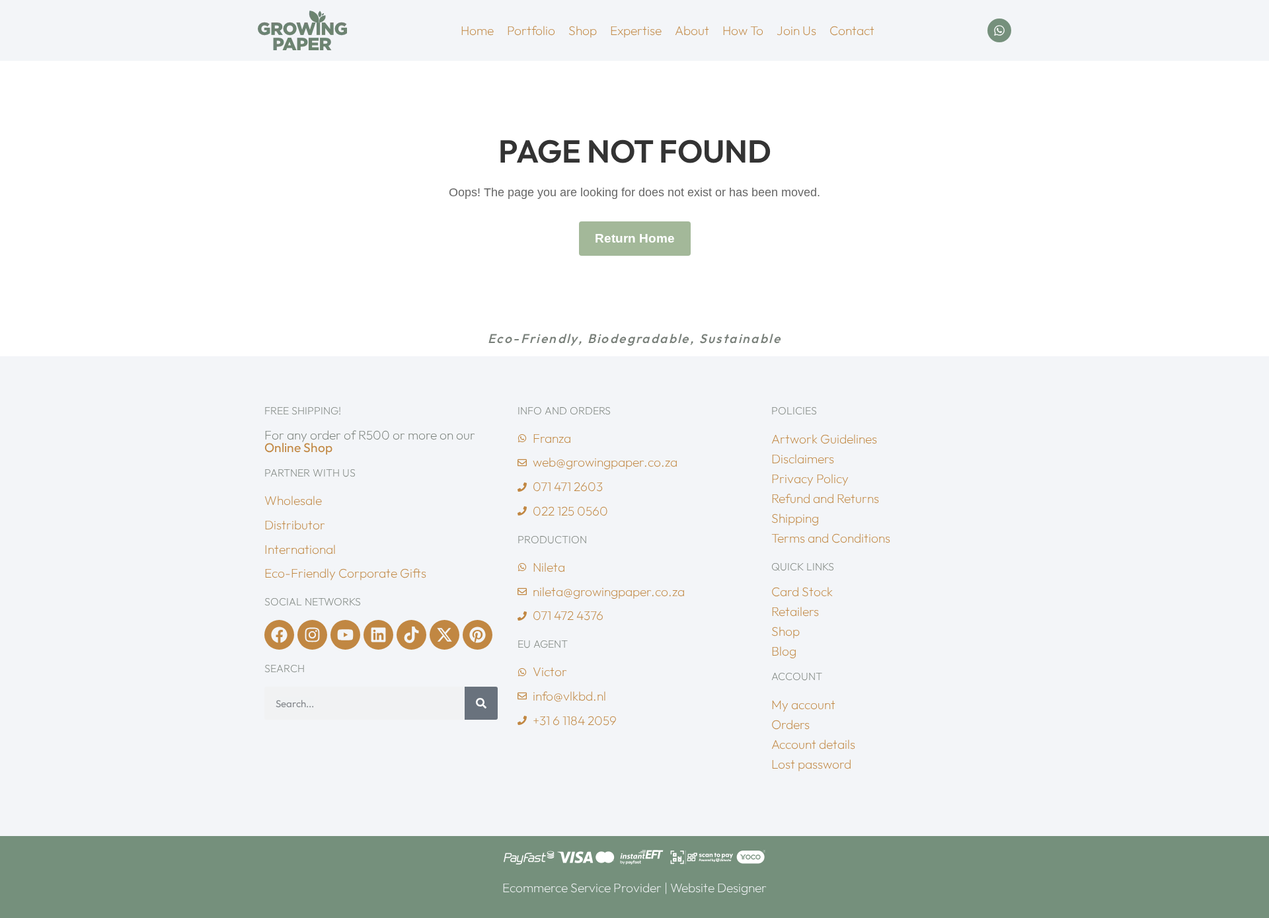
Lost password (811, 764)
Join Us (796, 30)
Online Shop (298, 447)
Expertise (636, 30)
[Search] (481, 703)
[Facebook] (279, 635)
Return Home (635, 238)
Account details (813, 744)
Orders (790, 724)
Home (477, 30)
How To (742, 30)
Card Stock (802, 591)
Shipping (795, 518)
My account (803, 704)
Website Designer (718, 888)
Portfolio (531, 30)
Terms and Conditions (830, 538)
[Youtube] (345, 635)
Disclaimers (802, 459)
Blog (783, 651)
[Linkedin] (378, 635)
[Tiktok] (411, 635)
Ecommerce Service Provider (582, 888)
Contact (851, 30)
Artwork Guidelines (824, 439)
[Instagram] (312, 635)
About (692, 30)
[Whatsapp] (999, 30)
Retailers (795, 611)
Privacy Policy (810, 478)
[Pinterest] (477, 635)
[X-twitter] (444, 635)
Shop (582, 30)
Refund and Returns (825, 498)
